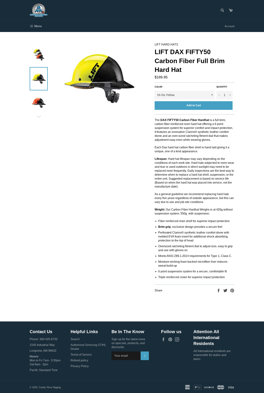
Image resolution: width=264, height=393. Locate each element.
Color (158, 87)
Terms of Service (81, 354)
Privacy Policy (80, 366)
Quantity (221, 87)
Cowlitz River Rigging (50, 387)
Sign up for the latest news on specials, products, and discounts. (128, 343)
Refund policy (79, 360)
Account (229, 26)
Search (75, 339)
